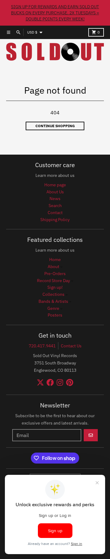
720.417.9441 (42, 346)
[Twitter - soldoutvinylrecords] (40, 382)
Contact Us (71, 346)
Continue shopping (55, 126)
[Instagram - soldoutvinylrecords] (60, 382)
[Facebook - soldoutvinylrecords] (50, 382)
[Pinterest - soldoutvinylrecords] (69, 382)
